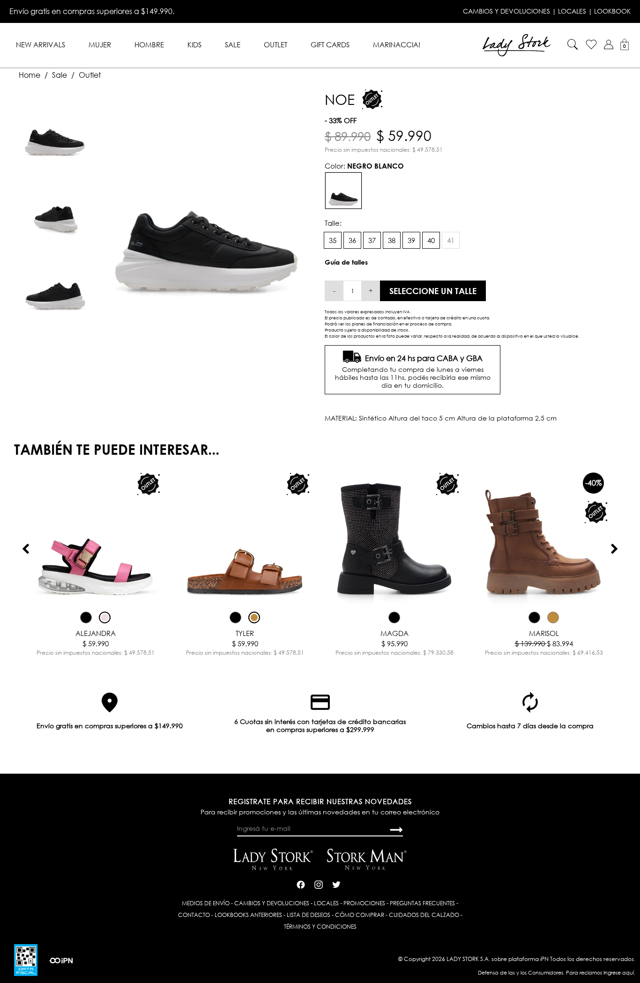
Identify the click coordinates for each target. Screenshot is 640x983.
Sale (232, 44)
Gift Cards (330, 44)
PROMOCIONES (364, 903)
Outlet (275, 44)
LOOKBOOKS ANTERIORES (248, 914)
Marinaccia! (396, 44)
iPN (544, 958)
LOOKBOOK (612, 11)
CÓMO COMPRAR (359, 914)
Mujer (100, 44)
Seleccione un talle (432, 291)
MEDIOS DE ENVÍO (206, 903)
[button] (608, 44)
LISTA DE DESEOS (308, 914)
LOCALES (572, 11)
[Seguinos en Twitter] (336, 884)
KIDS (194, 44)
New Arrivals (40, 44)
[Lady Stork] (517, 44)
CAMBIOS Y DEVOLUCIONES (506, 11)
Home (29, 75)
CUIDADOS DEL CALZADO (424, 914)
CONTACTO (194, 914)
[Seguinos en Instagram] (318, 884)
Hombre (149, 44)
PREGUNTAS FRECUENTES (422, 903)
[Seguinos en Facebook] (301, 884)
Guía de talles (346, 262)
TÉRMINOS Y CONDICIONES (320, 926)
